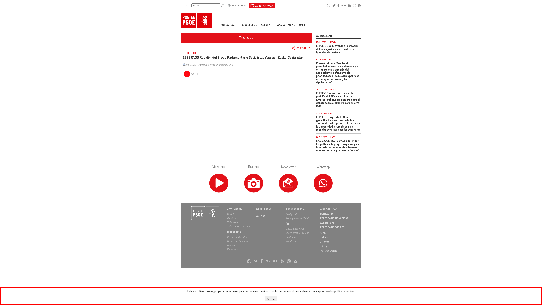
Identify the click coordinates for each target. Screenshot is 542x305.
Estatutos (232, 249)
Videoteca (232, 222)
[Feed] (359, 5)
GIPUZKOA (325, 241)
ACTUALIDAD (228, 24)
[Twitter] (334, 5)
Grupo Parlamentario (239, 241)
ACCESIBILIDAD (328, 209)
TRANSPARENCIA (284, 24)
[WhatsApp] (328, 5)
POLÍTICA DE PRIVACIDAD (334, 218)
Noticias (231, 214)
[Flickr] (343, 5)
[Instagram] (354, 5)
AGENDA (265, 24)
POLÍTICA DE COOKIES (332, 227)
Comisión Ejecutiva (237, 236)
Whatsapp (291, 241)
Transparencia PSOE (297, 218)
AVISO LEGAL (327, 222)
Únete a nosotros (295, 228)
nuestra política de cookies (339, 291)
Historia (231, 245)
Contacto (291, 236)
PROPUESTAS (263, 209)
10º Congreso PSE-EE (239, 226)
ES (186, 5)
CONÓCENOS (248, 24)
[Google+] (268, 260)
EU (182, 5)
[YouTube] (349, 5)
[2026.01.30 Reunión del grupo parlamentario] (208, 64)
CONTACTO (326, 213)
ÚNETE (303, 24)
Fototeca (232, 218)
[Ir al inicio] (205, 213)
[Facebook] (338, 5)
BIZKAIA (324, 237)
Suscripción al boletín (297, 232)
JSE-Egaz (325, 246)
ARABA (323, 232)
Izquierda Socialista (329, 250)
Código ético (292, 214)
